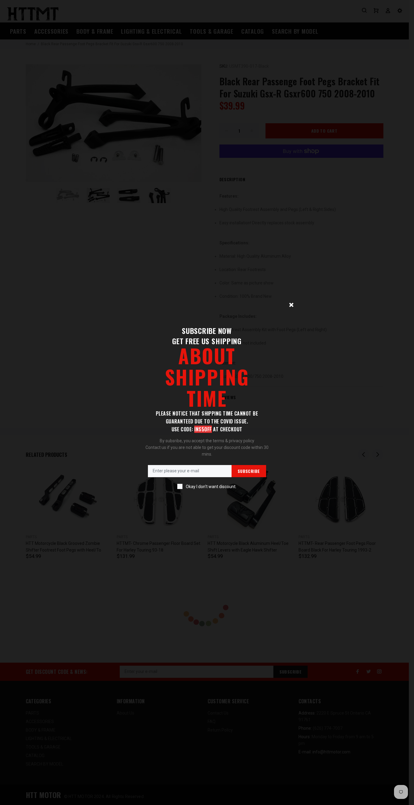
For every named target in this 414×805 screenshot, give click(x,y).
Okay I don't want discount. (211, 486)
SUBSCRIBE (249, 471)
